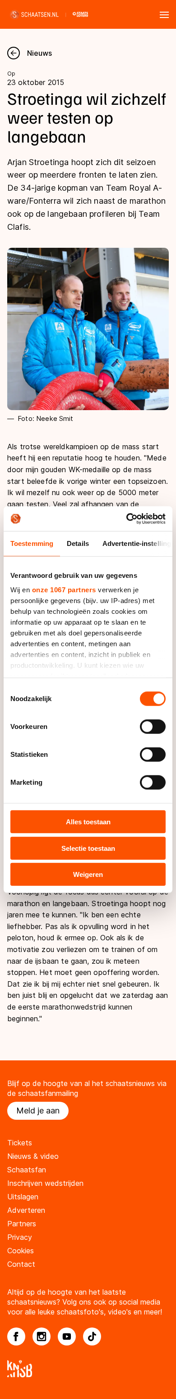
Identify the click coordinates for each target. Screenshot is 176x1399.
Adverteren (26, 1210)
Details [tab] (78, 543)
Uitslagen (22, 1196)
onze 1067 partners (64, 589)
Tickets (19, 1142)
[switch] (153, 727)
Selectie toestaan (88, 848)
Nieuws (39, 53)
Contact (21, 1264)
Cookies (20, 1250)
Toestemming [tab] (31, 543)
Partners (21, 1223)
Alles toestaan (88, 822)
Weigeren (88, 874)
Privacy (19, 1237)
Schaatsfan (26, 1169)
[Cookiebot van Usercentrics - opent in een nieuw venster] (127, 518)
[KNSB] (88, 1368)
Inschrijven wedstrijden (45, 1183)
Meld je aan (38, 1110)
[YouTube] (67, 1336)
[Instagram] (41, 1336)
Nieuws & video (33, 1156)
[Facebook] (16, 1336)
